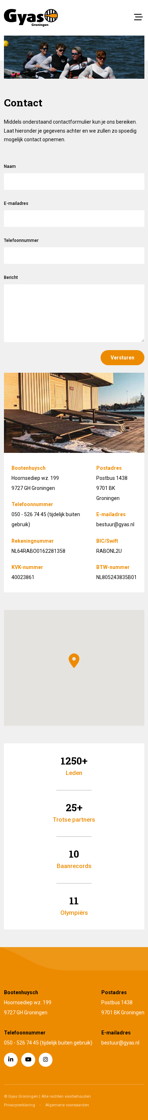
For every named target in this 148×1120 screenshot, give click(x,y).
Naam (10, 166)
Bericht (11, 277)
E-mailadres (16, 203)
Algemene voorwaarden (67, 1105)
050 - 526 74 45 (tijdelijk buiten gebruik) (48, 1043)
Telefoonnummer (21, 240)
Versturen (122, 358)
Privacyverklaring (19, 1105)
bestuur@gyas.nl (115, 524)
